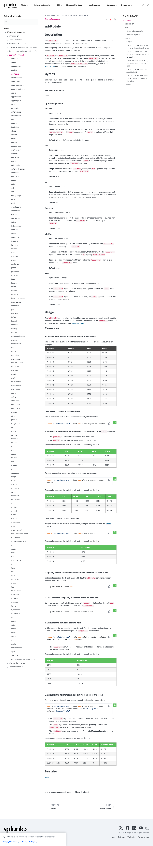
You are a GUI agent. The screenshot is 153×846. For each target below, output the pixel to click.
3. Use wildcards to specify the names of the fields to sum (137, 63)
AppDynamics (94, 5)
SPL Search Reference (79, 16)
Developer (111, 5)
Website (131, 837)
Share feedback (82, 792)
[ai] (110, 19)
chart (104, 431)
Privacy (121, 837)
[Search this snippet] (114, 422)
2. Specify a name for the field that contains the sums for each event (137, 54)
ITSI (58, 5)
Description (129, 24)
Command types (77, 324)
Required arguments (134, 31)
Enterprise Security (42, 5)
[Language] (148, 5)
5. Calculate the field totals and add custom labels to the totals (137, 78)
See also (128, 85)
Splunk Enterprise (52, 16)
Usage (127, 38)
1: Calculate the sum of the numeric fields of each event (137, 47)
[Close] (63, 835)
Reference (125, 5)
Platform (24, 5)
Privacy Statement (10, 842)
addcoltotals (50, 67)
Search (64, 16)
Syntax (127, 28)
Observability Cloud (74, 5)
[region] (33, 839)
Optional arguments (134, 35)
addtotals (126, 20)
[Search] (143, 5)
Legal (113, 837)
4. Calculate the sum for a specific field (136, 71)
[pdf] (114, 19)
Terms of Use (143, 837)
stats (108, 524)
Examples (128, 42)
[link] (106, 19)
